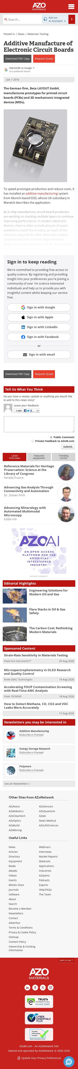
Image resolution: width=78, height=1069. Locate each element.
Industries (45, 870)
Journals (14, 889)
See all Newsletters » (17, 783)
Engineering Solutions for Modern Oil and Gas (48, 592)
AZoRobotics (16, 811)
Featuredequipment (39, 457)
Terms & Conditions (21, 927)
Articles (13, 851)
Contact (13, 918)
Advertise (14, 923)
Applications (46, 866)
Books (12, 866)
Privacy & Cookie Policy (22, 932)
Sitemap (14, 937)
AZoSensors (46, 806)
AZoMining (15, 830)
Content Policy (17, 941)
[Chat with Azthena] (68, 1061)
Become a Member (20, 908)
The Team (45, 894)
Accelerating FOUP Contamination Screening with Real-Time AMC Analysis (38, 689)
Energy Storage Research (34, 748)
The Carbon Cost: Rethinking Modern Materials (51, 630)
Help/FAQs (45, 889)
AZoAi (42, 816)
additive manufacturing (42, 193)
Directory (14, 856)
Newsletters (16, 913)
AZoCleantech (17, 816)
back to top (65, 960)
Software (14, 894)
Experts (43, 885)
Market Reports (48, 856)
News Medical (47, 820)
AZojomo (44, 875)
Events (13, 880)
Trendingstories (63, 457)
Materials (44, 861)
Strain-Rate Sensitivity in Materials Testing (36, 655)
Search (13, 904)
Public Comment (64, 437)
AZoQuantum (47, 811)
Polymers (25, 766)
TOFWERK (16, 696)
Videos (13, 875)
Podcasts (44, 880)
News (21, 34)
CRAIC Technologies (21, 679)
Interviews (45, 851)
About (12, 899)
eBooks (13, 870)
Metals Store (16, 885)
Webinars (45, 847)
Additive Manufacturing (34, 731)
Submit (67, 446)
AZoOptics (15, 820)
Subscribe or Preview (31, 734)
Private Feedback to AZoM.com (54, 441)
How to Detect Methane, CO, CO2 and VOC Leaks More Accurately (36, 706)
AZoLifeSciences (48, 825)
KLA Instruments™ (21, 661)
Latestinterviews (14, 457)
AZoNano (14, 806)
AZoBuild (14, 825)
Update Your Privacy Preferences (41, 1058)
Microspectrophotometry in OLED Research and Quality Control (37, 672)
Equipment (15, 861)
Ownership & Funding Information (22, 948)
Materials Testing (37, 34)
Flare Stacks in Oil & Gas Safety (47, 611)
